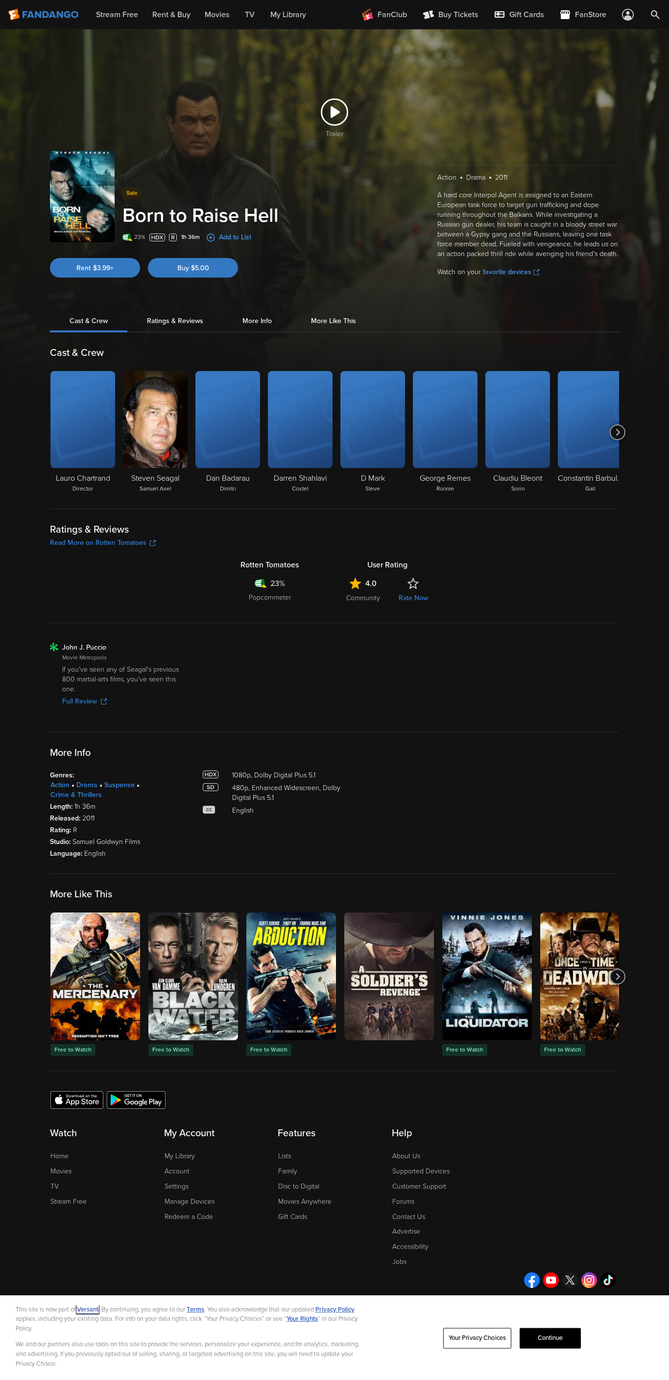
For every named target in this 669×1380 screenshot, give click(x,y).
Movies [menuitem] (217, 15)
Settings (177, 1186)
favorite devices (507, 272)
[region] (334, 1337)
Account (177, 1171)
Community (363, 598)
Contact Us (408, 1217)
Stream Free (68, 1201)
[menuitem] (518, 14)
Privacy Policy (335, 1309)
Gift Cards (292, 1217)
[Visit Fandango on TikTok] (608, 1280)
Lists (284, 1156)
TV (54, 1186)
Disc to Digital (298, 1186)
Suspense (119, 785)
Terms (195, 1309)
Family (287, 1171)
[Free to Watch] (95, 976)
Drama (86, 785)
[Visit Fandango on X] (570, 1280)
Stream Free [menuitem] (117, 15)
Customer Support (419, 1186)
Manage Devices (190, 1201)
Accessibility (410, 1246)
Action (60, 785)
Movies (61, 1171)
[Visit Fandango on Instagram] (589, 1280)
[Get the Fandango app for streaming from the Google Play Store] (136, 1099)
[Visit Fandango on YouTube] (551, 1280)
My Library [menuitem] (288, 15)
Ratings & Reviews (175, 321)
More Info (257, 321)
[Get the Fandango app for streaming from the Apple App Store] (77, 1099)
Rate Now (413, 598)
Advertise (406, 1231)
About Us (406, 1156)
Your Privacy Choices (477, 1338)
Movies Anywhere (305, 1201)
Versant (87, 1309)
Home (59, 1156)
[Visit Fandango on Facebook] (532, 1280)
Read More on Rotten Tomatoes (98, 542)
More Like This (333, 321)
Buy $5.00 (193, 268)
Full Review (79, 701)
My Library (180, 1156)
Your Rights (302, 1319)
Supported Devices (421, 1171)
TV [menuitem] (250, 15)
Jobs (399, 1262)
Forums (403, 1201)
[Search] (655, 14)
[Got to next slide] (618, 432)
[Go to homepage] (44, 14)
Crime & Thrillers (76, 795)
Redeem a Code (189, 1217)
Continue (550, 1338)
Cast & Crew (89, 321)
